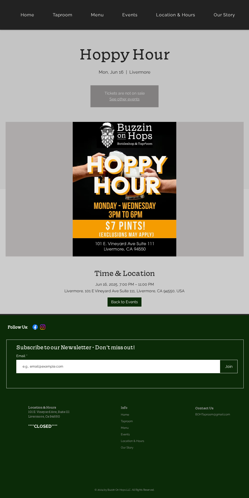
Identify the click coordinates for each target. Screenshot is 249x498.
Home (125, 414)
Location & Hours (132, 441)
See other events (124, 99)
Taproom (127, 421)
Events (125, 434)
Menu (125, 428)
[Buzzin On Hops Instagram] (42, 327)
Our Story (127, 447)
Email (21, 356)
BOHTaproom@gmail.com (212, 414)
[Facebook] (35, 327)
